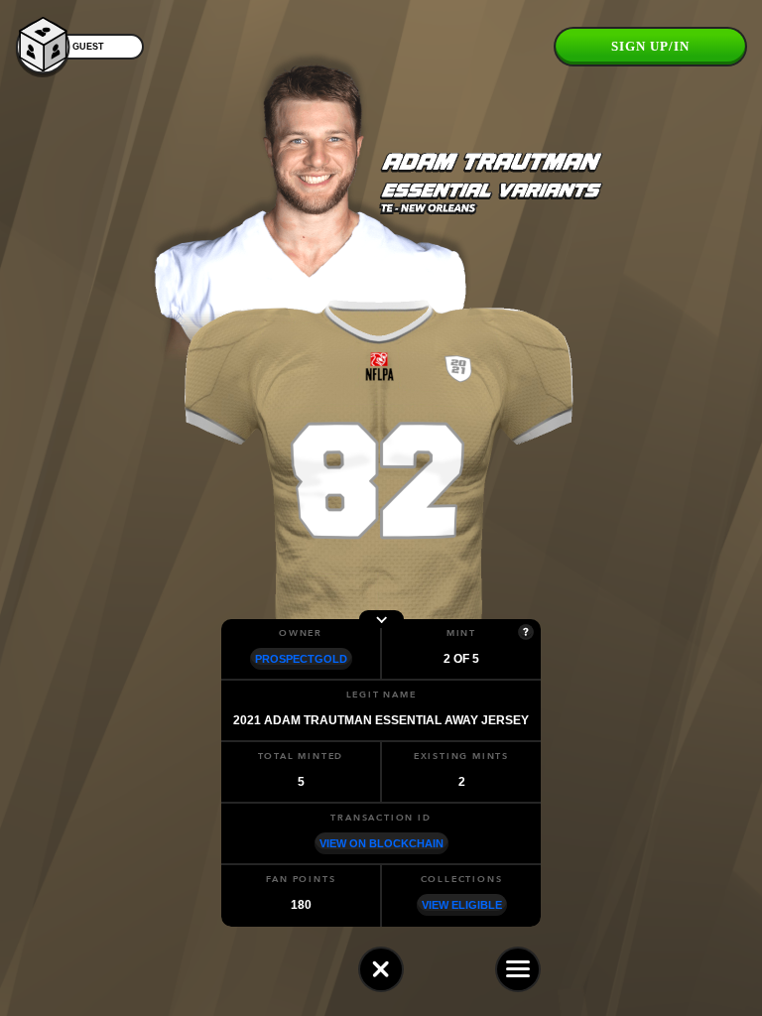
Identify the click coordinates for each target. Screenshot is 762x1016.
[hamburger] (518, 969)
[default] (381, 969)
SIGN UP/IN (650, 46)
